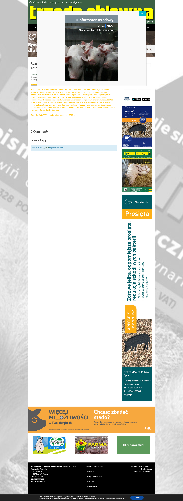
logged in (45, 148)
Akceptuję (137, 498)
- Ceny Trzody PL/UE (94, 477)
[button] (137, 126)
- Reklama (90, 482)
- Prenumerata (92, 487)
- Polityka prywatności (95, 466)
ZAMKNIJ (143, 13)
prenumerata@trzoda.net (143, 471)
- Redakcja (90, 471)
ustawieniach (119, 499)
